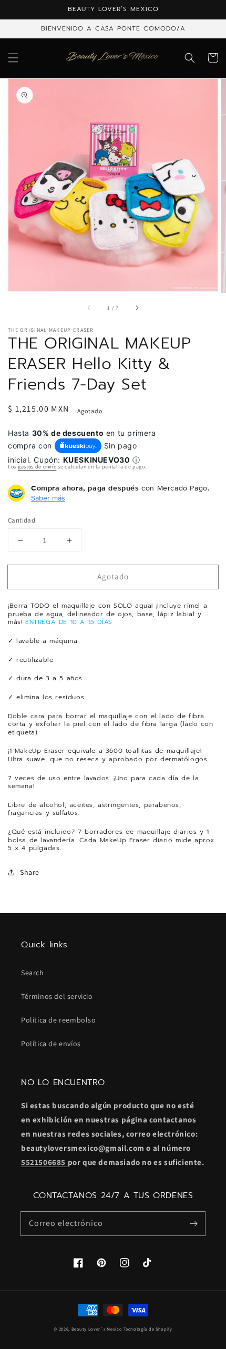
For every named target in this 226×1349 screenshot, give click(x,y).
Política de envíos (51, 1043)
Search (32, 972)
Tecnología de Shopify (148, 1329)
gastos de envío (37, 466)
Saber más (48, 498)
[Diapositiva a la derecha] (136, 307)
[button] (13, 57)
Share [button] (29, 872)
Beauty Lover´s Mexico (96, 1329)
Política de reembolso (58, 1020)
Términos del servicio (57, 996)
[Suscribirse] (193, 1223)
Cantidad (21, 520)
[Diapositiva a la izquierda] (89, 307)
